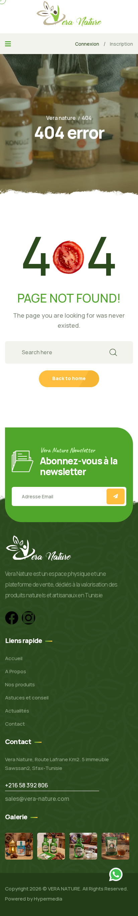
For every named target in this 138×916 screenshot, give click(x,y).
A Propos (15, 671)
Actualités (17, 710)
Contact (15, 723)
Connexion (87, 44)
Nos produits (20, 684)
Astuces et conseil (27, 697)
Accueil (13, 658)
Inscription (121, 44)
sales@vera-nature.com (37, 799)
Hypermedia (48, 898)
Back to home (69, 378)
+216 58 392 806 (26, 785)
